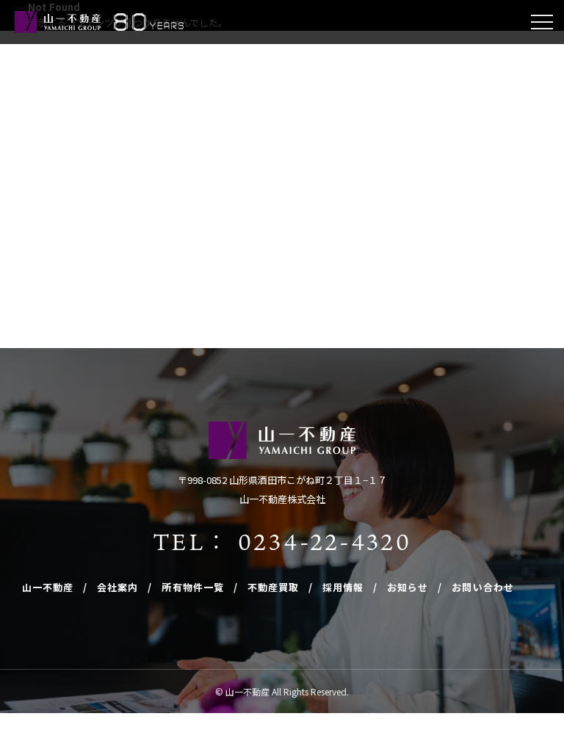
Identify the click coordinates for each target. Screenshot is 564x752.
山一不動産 (47, 587)
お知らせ (407, 587)
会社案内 (117, 587)
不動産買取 (273, 587)
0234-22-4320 (324, 541)
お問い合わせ (482, 587)
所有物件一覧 (192, 587)
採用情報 (343, 587)
